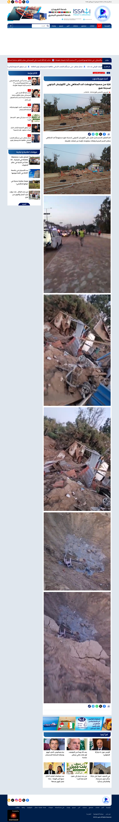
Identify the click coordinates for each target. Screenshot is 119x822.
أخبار (99, 26)
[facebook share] (104, 134)
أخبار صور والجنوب (99, 73)
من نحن (108, 814)
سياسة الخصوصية (98, 814)
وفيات (54, 26)
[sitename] (106, 800)
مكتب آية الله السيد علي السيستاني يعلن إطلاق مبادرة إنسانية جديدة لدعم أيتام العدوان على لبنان (65, 60)
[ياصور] (102, 10)
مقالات (17, 807)
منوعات (50, 807)
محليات (75, 26)
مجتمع (84, 26)
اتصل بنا (89, 814)
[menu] (11, 26)
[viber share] (93, 134)
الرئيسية (107, 26)
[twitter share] (100, 134)
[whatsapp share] (96, 134)
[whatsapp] (89, 134)
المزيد (24, 204)
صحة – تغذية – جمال (40, 807)
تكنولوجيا (29, 807)
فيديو (61, 26)
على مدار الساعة (59, 807)
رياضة (23, 807)
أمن (68, 26)
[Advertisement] (59, 42)
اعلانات (92, 26)
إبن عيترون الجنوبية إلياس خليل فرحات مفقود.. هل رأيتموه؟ (55, 67)
